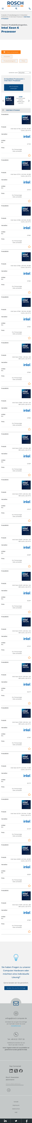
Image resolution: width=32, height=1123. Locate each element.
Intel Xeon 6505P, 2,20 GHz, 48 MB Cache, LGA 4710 (21, 860)
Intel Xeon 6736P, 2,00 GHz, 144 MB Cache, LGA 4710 (21, 723)
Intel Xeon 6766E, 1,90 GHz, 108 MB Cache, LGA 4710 (21, 358)
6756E (29, 327)
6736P (29, 737)
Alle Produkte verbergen (13, 87)
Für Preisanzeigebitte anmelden (17, 150)
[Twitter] (16, 1071)
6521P (29, 692)
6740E (29, 235)
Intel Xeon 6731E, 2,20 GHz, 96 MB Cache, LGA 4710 (21, 175)
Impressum (16, 1105)
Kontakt (16, 1102)
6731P (29, 646)
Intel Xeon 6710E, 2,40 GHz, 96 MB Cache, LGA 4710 (21, 129)
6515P (29, 829)
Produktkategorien (13, 15)
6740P (29, 463)
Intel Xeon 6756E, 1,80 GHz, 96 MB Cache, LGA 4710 (21, 312)
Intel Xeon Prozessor (16, 17)
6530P (29, 555)
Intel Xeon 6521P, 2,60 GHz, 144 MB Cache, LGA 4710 (21, 677)
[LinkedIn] (11, 1071)
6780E (29, 418)
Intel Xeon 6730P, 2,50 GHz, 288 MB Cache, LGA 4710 (21, 905)
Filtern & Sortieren (12, 52)
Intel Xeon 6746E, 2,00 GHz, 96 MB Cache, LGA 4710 (21, 266)
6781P (29, 509)
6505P (29, 874)
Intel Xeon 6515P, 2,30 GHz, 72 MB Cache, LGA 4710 (21, 814)
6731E (29, 190)
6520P (29, 600)
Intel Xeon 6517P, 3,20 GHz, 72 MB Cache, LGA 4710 (21, 768)
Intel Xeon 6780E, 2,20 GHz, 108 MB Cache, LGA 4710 (21, 403)
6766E (29, 372)
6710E (29, 144)
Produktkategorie (9, 61)
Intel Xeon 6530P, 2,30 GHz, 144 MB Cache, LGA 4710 (21, 540)
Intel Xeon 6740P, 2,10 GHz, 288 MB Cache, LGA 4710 (21, 449)
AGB (16, 1112)
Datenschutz (16, 1109)
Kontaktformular (16, 1026)
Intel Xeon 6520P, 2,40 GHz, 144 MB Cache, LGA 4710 (21, 586)
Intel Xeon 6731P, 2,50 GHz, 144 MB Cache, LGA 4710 (21, 632)
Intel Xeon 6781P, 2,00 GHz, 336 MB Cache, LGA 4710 (21, 495)
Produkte (4, 15)
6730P (29, 920)
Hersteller (7, 56)
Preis (23, 61)
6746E (29, 281)
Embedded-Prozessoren (13, 79)
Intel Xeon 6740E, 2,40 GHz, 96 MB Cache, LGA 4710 (21, 221)
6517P (29, 783)
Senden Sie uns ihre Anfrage (16, 988)
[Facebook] (21, 1071)
